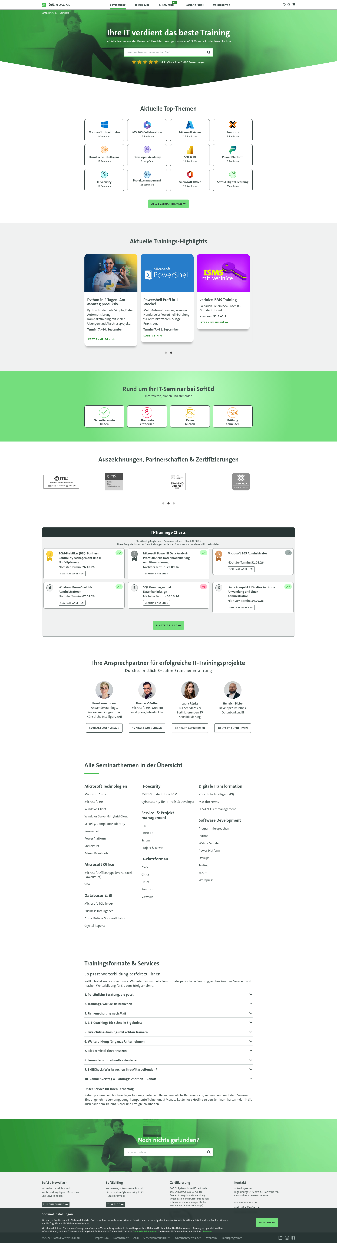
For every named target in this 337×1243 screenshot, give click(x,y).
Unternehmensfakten (188, 1238)
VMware (147, 897)
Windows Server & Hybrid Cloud (106, 816)
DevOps (204, 858)
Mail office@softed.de (247, 1207)
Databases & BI (98, 895)
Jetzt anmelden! (212, 322)
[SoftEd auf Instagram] (286, 1238)
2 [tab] (171, 353)
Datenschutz (121, 1238)
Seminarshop (118, 4)
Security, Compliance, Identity (104, 824)
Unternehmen (221, 4)
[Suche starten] (209, 52)
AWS (144, 867)
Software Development (220, 820)
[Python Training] (110, 273)
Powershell (92, 831)
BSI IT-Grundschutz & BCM (159, 794)
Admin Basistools (96, 853)
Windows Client (95, 809)
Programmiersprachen (214, 828)
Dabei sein (151, 335)
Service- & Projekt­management (158, 815)
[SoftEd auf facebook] (292, 1238)
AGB (136, 1238)
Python (204, 836)
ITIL (143, 826)
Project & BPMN (152, 848)
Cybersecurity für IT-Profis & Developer (167, 802)
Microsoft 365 (94, 802)
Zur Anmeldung (54, 1204)
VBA (87, 884)
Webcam (211, 1238)
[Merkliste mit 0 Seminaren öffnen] (284, 3)
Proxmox (147, 889)
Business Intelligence (98, 911)
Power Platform (95, 838)
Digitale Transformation (220, 786)
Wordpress (206, 880)
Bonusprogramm (232, 1238)
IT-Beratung (142, 4)
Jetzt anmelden (99, 339)
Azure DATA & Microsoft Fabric (105, 918)
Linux (145, 882)
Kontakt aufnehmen (104, 728)
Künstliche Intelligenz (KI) (216, 794)
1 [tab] (166, 353)
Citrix (145, 875)
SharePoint (91, 846)
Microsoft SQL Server (98, 903)
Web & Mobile (209, 843)
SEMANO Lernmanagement (217, 809)
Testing (204, 865)
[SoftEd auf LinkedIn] (280, 1238)
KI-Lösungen (167, 3)
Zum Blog (114, 1204)
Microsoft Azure (95, 794)
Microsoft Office (99, 864)
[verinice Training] (223, 273)
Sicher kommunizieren (156, 1238)
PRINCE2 (147, 833)
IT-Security (150, 786)
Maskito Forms (195, 4)
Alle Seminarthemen (167, 204)
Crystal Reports (94, 926)
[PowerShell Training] (167, 273)
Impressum (102, 1238)
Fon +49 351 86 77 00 (246, 1202)
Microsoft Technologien (105, 786)
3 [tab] (174, 503)
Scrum (145, 840)
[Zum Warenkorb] (293, 3)
